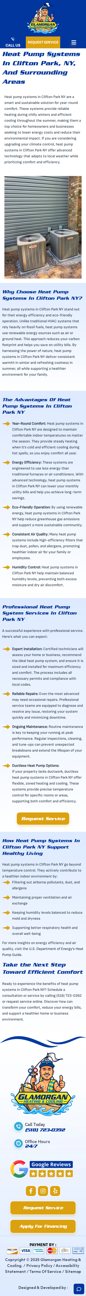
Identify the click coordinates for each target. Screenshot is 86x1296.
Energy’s (68, 949)
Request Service (43, 42)
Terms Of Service (45, 1271)
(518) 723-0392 (45, 1130)
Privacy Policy (39, 1265)
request (13, 1001)
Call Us (13, 45)
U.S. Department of (45, 949)
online (37, 1001)
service (26, 1001)
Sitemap (73, 1271)
